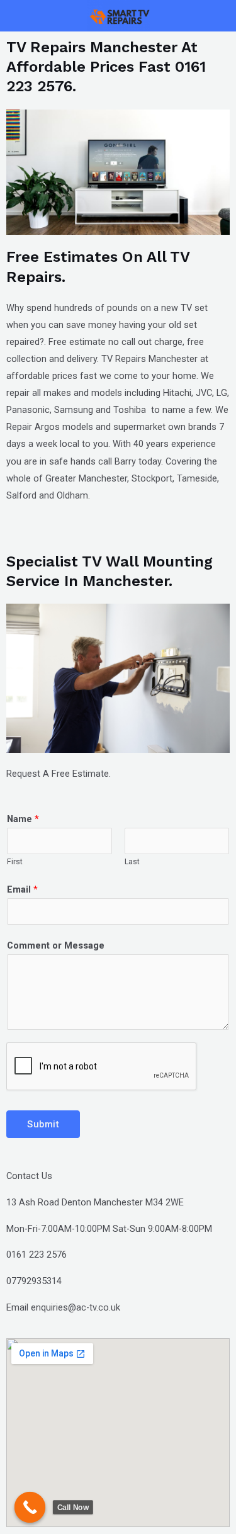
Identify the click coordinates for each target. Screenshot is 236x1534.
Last (132, 861)
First (15, 861)
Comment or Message (55, 945)
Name (23, 819)
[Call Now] (30, 1507)
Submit (43, 1124)
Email (22, 889)
